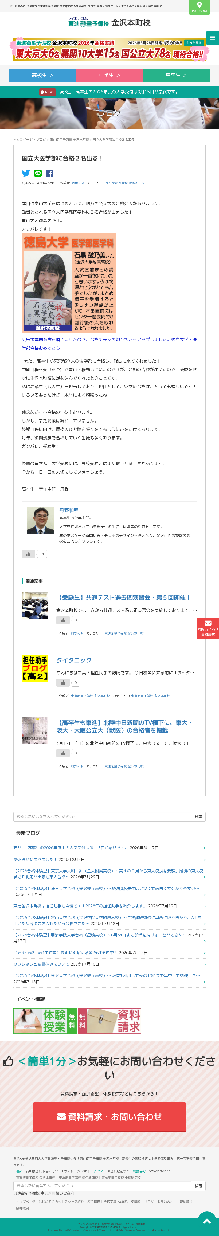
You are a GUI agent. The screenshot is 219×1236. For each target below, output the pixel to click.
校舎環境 (93, 1201)
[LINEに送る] (39, 175)
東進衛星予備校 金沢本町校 (69, 139)
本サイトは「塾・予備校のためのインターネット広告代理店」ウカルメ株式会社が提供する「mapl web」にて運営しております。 (109, 1230)
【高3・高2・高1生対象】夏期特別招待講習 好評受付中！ (65, 952)
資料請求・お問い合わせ (114, 1117)
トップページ (23, 139)
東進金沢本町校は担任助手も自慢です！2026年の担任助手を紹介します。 (80, 906)
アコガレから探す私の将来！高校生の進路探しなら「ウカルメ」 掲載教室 (109, 1224)
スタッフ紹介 (74, 1201)
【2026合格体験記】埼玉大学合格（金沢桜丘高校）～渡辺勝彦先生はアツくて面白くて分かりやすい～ (106, 888)
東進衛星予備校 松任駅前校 (78, 1177)
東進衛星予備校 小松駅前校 (121, 1177)
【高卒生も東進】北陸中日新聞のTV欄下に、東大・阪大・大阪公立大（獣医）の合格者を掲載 (124, 726)
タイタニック (74, 660)
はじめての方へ (50, 1201)
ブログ (41, 139)
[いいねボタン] (28, 554)
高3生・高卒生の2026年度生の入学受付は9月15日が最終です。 (71, 848)
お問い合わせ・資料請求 (175, 1201)
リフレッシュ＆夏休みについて (41, 964)
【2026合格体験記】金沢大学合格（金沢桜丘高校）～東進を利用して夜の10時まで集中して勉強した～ (106, 975)
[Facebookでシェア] (51, 175)
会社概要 (22, 1208)
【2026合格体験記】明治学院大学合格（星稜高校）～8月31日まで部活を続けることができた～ (99, 935)
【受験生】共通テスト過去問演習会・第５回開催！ (123, 597)
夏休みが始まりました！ (35, 859)
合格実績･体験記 (116, 1201)
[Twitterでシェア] (27, 175)
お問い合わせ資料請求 (208, 632)
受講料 (136, 1201)
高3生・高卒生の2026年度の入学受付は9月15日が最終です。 (112, 92)
